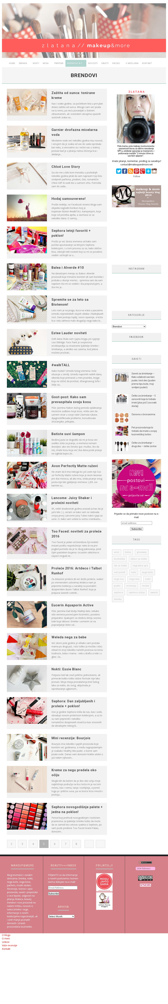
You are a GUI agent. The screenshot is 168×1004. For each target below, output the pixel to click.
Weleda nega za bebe (69, 637)
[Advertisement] (139, 236)
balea (128, 552)
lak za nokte (120, 565)
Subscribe (53, 893)
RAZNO (116, 63)
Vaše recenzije (9, 945)
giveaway (142, 552)
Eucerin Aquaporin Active (73, 605)
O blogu (6, 935)
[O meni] (136, 157)
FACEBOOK (136, 337)
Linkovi (5, 941)
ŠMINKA (23, 63)
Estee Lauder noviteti (69, 333)
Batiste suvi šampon (68, 434)
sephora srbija (137, 592)
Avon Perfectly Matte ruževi (75, 466)
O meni (6, 938)
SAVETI (105, 63)
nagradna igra (140, 565)
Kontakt (147, 63)
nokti (148, 579)
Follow (136, 176)
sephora (118, 592)
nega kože (147, 572)
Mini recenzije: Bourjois (71, 738)
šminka (118, 599)
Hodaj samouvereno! (69, 199)
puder (117, 585)
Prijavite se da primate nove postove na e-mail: (136, 515)
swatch (154, 592)
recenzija (131, 585)
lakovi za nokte (139, 558)
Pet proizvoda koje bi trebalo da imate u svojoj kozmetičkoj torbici (144, 431)
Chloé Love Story (66, 167)
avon (116, 552)
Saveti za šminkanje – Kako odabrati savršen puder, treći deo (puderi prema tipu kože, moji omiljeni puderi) (143, 380)
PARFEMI (58, 63)
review (145, 585)
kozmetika (119, 558)
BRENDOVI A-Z (74, 63)
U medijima (132, 63)
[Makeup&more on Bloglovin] (145, 870)
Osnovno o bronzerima (143, 414)
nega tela (134, 579)
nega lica (119, 579)
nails (133, 572)
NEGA (46, 63)
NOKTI (36, 63)
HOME (12, 63)
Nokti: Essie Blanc (66, 669)
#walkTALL (61, 365)
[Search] (162, 63)
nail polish (119, 572)
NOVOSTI (93, 63)
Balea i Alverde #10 (68, 268)
